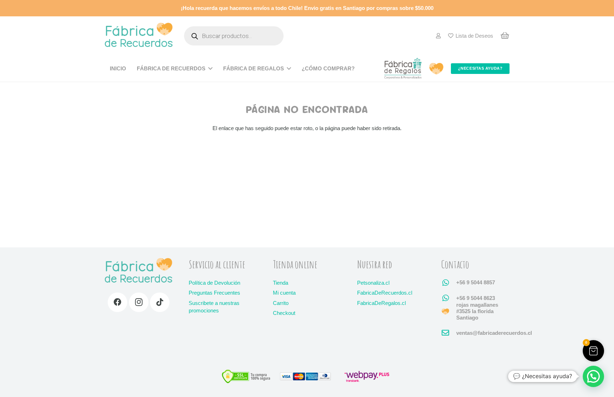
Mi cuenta (284, 293)
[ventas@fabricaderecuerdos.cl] (448, 333)
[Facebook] (117, 302)
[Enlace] (438, 36)
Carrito (281, 303)
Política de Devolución (214, 283)
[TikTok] (159, 302)
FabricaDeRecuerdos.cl (384, 293)
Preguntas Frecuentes (214, 293)
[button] (593, 350)
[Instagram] (139, 302)
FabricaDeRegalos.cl (381, 303)
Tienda (280, 283)
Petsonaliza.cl (373, 283)
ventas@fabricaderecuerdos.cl (494, 333)
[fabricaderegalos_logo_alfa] (403, 69)
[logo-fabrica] (138, 36)
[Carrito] (505, 36)
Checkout (284, 313)
